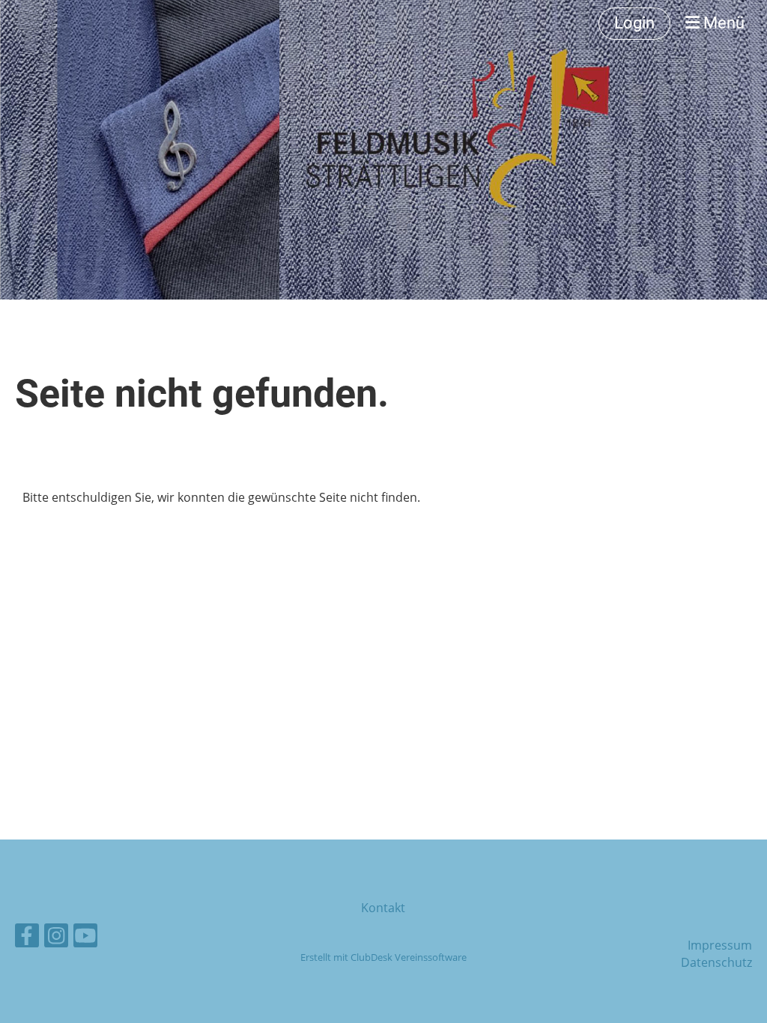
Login (634, 22)
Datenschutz (716, 962)
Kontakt (383, 907)
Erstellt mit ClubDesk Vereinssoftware (383, 957)
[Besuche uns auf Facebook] (27, 938)
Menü (722, 22)
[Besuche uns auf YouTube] (85, 938)
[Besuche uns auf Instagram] (56, 938)
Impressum (720, 945)
